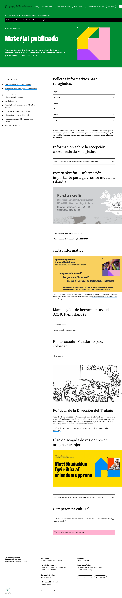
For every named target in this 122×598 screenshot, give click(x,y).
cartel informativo (11, 101)
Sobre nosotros (86, 577)
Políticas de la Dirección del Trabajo (17, 115)
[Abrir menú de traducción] (37, 6)
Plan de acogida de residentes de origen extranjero (19, 120)
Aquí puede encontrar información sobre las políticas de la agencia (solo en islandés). (81, 429)
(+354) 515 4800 (83, 560)
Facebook (101, 577)
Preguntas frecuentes (96, 6)
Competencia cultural (12, 125)
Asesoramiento (79, 6)
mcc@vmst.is (46, 577)
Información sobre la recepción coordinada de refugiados (21, 90)
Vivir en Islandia (47, 6)
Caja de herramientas (28, 15)
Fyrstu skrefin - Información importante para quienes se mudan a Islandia (20, 96)
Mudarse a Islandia (63, 6)
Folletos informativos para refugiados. (18, 85)
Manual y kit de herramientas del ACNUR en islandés (20, 106)
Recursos (111, 6)
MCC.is (7, 15)
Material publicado (44, 15)
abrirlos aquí (58, 133)
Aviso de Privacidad (48, 591)
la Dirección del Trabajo (62, 419)
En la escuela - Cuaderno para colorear (18, 111)
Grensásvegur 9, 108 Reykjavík (52, 560)
